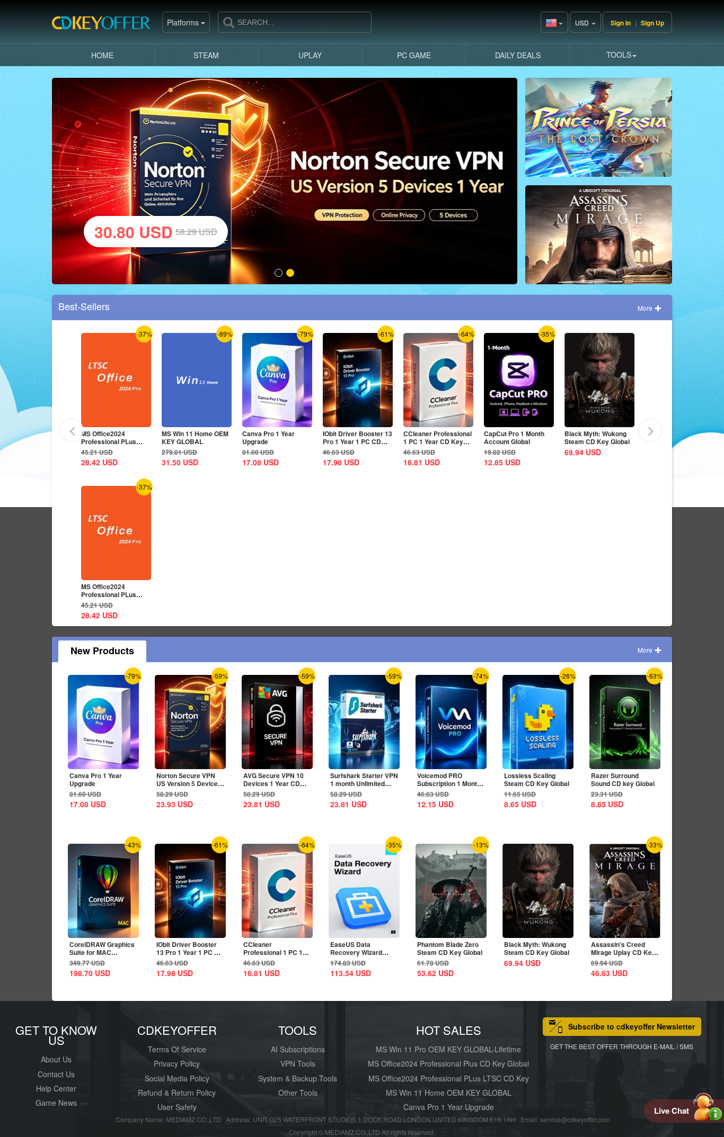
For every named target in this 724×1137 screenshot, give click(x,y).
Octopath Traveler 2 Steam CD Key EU (599, 437)
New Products (102, 650)
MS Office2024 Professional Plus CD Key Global (448, 1063)
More (646, 307)
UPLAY (310, 55)
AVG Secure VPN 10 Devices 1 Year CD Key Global (273, 783)
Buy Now (598, 131)
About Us (56, 1059)
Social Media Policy (177, 1078)
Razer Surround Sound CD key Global (623, 779)
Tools (618, 54)
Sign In (621, 23)
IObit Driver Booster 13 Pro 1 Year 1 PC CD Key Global (281, 441)
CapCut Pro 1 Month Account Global (438, 437)
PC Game (414, 55)
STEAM (206, 55)
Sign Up (652, 23)
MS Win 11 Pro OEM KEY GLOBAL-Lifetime (448, 1049)
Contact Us (56, 1074)
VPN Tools (297, 1063)
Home (102, 55)
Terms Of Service (177, 1049)
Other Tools (297, 1092)
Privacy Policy (177, 1063)
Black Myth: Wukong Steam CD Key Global (521, 437)
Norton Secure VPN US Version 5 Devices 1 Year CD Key (189, 783)
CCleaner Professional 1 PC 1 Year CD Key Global (362, 441)
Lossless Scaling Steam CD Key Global (536, 779)
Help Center (56, 1088)
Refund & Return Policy (177, 1092)
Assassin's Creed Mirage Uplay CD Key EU (623, 952)
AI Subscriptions (298, 1049)
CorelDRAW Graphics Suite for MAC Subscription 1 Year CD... (102, 956)
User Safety (177, 1107)
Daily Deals (518, 55)
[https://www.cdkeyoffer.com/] (105, 26)
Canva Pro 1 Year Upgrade (192, 437)
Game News (56, 1102)
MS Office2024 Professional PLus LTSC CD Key (448, 1078)
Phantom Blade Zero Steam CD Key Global (449, 948)
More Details (119, 418)
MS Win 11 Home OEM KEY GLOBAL (119, 437)
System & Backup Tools (297, 1078)
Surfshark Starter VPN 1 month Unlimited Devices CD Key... (364, 783)
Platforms (184, 22)
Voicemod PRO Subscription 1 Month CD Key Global (449, 783)
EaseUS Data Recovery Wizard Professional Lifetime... (356, 956)
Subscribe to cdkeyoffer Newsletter (631, 1026)
